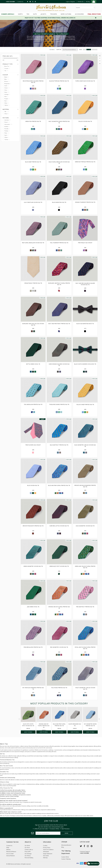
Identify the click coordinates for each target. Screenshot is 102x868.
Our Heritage (28, 853)
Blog (62, 847)
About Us (28, 842)
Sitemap (45, 857)
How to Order (10, 853)
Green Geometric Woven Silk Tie (33, 566)
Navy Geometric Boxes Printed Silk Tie (59, 122)
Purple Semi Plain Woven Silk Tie (85, 81)
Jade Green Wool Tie (33, 606)
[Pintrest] (35, 1)
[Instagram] (33, 1)
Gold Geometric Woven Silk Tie (85, 526)
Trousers (53, 14)
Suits (35, 14)
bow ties (18, 767)
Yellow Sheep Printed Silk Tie (85, 404)
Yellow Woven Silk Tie (85, 121)
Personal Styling (29, 857)
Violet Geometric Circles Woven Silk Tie (85, 688)
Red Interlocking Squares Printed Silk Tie (33, 81)
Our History (28, 855)
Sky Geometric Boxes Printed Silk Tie (90, 724)
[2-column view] (84, 50)
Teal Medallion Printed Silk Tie (33, 404)
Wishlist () (80, 1)
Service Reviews (10, 855)
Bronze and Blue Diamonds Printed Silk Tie (85, 486)
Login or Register (70, 1)
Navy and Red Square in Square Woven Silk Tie (85, 283)
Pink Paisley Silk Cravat (85, 242)
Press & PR (27, 851)
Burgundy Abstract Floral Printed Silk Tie (59, 283)
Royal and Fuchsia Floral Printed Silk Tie (85, 647)
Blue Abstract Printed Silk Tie (59, 445)
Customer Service (12, 842)
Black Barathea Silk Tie (59, 202)
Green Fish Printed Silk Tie (33, 121)
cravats (25, 767)
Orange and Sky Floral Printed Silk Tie (59, 607)
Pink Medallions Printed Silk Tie (33, 647)
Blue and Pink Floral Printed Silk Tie (59, 485)
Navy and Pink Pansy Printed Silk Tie (59, 323)
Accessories (79, 14)
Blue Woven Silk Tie (33, 485)
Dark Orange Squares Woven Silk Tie (59, 364)
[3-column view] (88, 50)
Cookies (45, 845)
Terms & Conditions (48, 849)
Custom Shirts (65, 857)
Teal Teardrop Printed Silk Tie (59, 242)
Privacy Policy (46, 847)
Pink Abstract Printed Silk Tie (85, 606)
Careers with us (29, 849)
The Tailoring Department (65, 852)
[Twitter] (27, 1)
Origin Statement (47, 853)
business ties (12, 762)
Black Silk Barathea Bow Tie (85, 323)
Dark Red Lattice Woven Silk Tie (59, 526)
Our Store (27, 847)
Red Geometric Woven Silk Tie (59, 647)
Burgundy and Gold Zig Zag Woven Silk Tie (33, 324)
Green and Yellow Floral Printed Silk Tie (85, 567)
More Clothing (66, 14)
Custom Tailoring (65, 859)
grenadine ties (5, 773)
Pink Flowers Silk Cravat (33, 445)
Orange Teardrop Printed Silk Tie (85, 202)
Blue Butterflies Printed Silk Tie (59, 81)
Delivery (8, 849)
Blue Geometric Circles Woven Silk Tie (85, 445)
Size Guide (46, 855)
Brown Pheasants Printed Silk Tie (33, 526)
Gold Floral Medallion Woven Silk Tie (59, 162)
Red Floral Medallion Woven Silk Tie (33, 242)
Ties (27, 14)
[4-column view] (94, 50)
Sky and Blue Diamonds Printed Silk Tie (33, 688)
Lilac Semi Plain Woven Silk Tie (33, 202)
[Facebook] (30, 1)
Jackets (43, 14)
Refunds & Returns (11, 851)
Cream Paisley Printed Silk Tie (33, 283)
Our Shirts (27, 845)
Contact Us (20, 1)
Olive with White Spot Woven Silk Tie (28, 724)
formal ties (4, 762)
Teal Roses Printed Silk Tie (59, 687)
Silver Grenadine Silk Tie (74, 724)
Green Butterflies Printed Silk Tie (85, 162)
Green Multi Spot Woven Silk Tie (59, 566)
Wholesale (46, 851)
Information (47, 842)
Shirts (20, 14)
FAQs (7, 847)
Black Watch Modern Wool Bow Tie (85, 364)
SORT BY (58, 49)
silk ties (4, 756)
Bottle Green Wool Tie (33, 364)
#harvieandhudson (66, 845)
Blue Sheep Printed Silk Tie (33, 162)
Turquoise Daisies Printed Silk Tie (59, 404)
